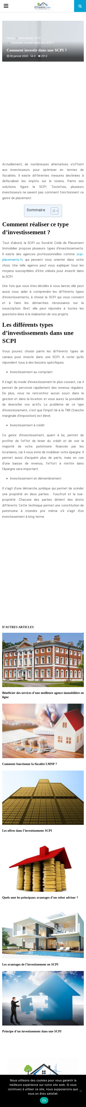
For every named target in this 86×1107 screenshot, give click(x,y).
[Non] (80, 1091)
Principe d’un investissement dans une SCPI (31, 1031)
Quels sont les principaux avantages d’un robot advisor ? (40, 897)
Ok (44, 1100)
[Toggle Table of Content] (52, 211)
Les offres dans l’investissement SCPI (27, 830)
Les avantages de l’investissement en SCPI (30, 964)
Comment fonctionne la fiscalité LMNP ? (29, 764)
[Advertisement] (43, 114)
